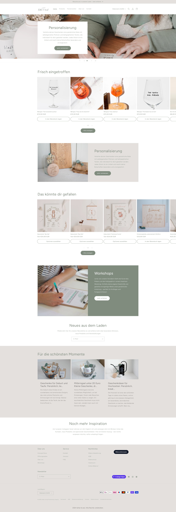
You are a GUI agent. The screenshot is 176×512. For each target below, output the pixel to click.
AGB (89, 456)
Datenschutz (92, 459)
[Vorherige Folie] (80, 61)
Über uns (40, 459)
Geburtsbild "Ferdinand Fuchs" (112, 234)
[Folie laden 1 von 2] (84, 60)
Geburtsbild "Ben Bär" (43, 234)
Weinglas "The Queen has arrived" (146, 111)
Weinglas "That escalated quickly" (47, 111)
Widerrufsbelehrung (94, 453)
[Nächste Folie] (92, 61)
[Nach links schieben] (84, 126)
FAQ (64, 459)
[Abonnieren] (102, 339)
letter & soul (45, 499)
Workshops (41, 463)
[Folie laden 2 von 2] (87, 60)
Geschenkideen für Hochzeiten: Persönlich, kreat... (120, 386)
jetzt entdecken (62, 48)
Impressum (91, 463)
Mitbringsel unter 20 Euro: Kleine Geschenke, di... (87, 384)
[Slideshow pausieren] (96, 61)
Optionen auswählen (53, 241)
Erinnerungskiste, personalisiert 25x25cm (149, 234)
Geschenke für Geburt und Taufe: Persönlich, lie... (53, 384)
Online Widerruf (93, 466)
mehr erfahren (102, 298)
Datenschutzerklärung (77, 499)
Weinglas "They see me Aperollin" (80, 111)
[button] (129, 9)
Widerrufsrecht (95, 499)
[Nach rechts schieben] (92, 126)
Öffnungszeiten (42, 456)
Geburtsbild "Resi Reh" (77, 234)
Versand (65, 456)
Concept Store (42, 453)
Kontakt (65, 453)
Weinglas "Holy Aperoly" (111, 111)
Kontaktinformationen (105, 499)
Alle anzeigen (88, 130)
